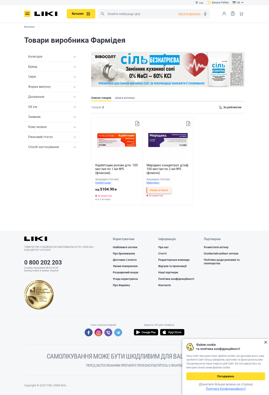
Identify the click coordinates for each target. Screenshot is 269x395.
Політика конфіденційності (176, 278)
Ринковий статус (40, 137)
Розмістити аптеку (216, 247)
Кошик (241, 13)
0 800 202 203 (43, 262)
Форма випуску (39, 87)
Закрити (265, 342)
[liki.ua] (46, 14)
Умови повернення (125, 266)
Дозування (36, 97)
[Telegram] (118, 332)
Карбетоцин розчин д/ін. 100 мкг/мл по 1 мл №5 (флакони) (116, 169)
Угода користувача (125, 278)
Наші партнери (168, 272)
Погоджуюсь (225, 376)
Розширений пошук (125, 272)
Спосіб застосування (43, 147)
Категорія (35, 56)
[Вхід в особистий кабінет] (224, 13)
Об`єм (32, 107)
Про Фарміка (121, 285)
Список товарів (232, 13)
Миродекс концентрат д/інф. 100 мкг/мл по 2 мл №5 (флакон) (168, 169)
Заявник (34, 117)
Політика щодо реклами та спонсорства (222, 261)
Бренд (32, 66)
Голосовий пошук (205, 14)
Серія (32, 77)
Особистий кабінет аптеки (221, 253)
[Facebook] (89, 332)
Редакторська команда (174, 259)
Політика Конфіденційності (226, 389)
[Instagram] (98, 332)
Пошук (102, 14)
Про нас (163, 247)
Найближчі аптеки (125, 247)
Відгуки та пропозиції (172, 266)
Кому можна (37, 127)
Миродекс (153, 182)
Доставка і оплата (125, 259)
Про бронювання (124, 253)
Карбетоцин (103, 182)
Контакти (164, 285)
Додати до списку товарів (137, 123)
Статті (162, 253)
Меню (27, 14)
